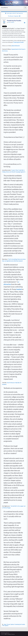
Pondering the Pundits (20, 624)
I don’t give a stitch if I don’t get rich (15, 13)
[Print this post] (24, 22)
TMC (9, 22)
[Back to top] (25, 633)
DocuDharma (4, 7)
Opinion (12, 22)
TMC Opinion (5, 625)
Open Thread (7, 624)
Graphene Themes (11, 634)
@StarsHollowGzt (15, 45)
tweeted (19, 289)
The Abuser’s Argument (13, 16)
